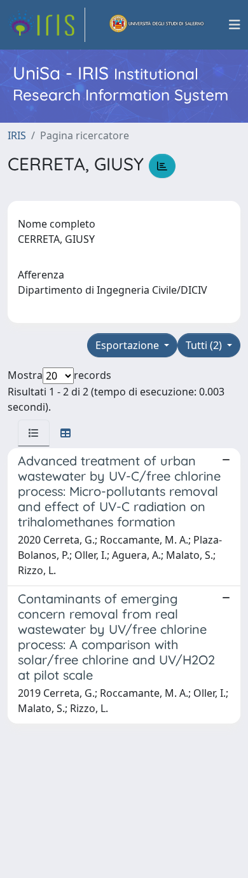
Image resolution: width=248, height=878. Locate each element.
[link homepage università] (157, 25)
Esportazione (128, 345)
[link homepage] (46, 25)
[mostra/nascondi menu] (234, 24)
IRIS (17, 135)
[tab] (34, 433)
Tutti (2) (205, 345)
